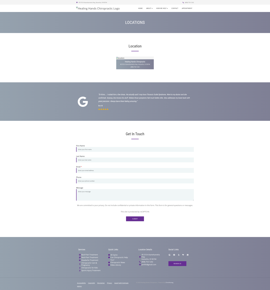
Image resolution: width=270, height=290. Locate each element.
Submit (135, 219)
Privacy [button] (109, 283)
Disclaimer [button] (101, 283)
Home (140, 8)
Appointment (187, 8)
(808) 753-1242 (189, 2)
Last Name (80, 156)
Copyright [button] (91, 283)
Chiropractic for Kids (89, 268)
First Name (80, 146)
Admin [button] (79, 286)
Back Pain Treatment (89, 255)
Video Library (115, 265)
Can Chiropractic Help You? (119, 258)
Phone (78, 177)
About (148, 8)
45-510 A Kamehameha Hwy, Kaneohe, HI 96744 (92, 2)
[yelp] (179, 255)
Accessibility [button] (81, 283)
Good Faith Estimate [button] (121, 283)
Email (79, 167)
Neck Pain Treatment (89, 257)
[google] (169, 255)
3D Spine (113, 255)
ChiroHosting (169, 282)
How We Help (161, 8)
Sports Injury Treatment (91, 270)
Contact (174, 8)
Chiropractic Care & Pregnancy (89, 264)
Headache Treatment (89, 260)
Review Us (177, 264)
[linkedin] (188, 255)
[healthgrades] (183, 255)
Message (79, 188)
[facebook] (174, 255)
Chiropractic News (117, 262)
